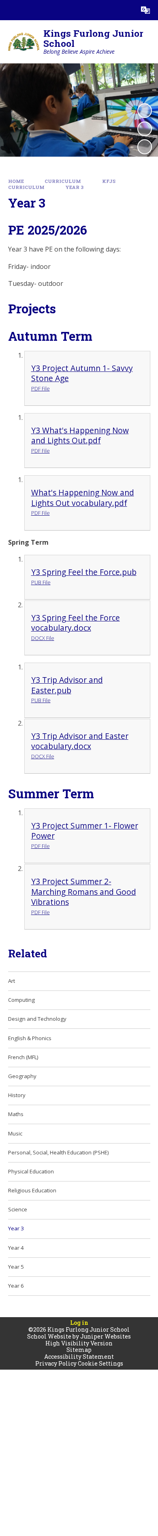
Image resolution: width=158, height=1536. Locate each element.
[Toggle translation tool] (145, 10)
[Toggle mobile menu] (10, 10)
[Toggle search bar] (125, 10)
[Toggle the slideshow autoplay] (144, 110)
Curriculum (63, 181)
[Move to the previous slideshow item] (144, 129)
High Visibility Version (79, 1343)
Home (16, 181)
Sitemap (79, 1349)
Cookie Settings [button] (100, 1363)
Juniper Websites (105, 1336)
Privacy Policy (56, 1363)
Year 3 (74, 187)
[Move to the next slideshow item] (144, 146)
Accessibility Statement (79, 1356)
